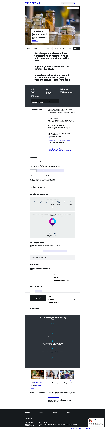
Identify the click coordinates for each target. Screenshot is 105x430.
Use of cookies (65, 424)
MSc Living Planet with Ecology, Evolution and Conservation (59, 148)
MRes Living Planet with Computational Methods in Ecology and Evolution (62, 138)
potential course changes (41, 163)
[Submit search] (74, 3)
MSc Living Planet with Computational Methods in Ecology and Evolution (61, 146)
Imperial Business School (43, 417)
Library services (27, 417)
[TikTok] (51, 422)
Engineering (41, 413)
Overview (28, 48)
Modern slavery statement (52, 424)
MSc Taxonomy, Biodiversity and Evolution (56, 151)
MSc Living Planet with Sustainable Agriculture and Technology (60, 150)
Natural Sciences (41, 416)
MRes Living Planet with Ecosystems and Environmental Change (60, 140)
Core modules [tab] (33, 170)
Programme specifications (53, 404)
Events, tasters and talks (66, 380)
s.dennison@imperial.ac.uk (38, 382)
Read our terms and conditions (53, 397)
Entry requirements (49, 48)
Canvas (26, 413)
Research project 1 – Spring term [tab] (43, 170)
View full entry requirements (37, 102)
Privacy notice (60, 424)
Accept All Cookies (86, 428)
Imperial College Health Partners (72, 415)
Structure (35, 48)
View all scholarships (71, 309)
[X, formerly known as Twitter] (42, 422)
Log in (40, 425)
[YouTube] (44, 422)
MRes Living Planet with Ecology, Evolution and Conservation (59, 137)
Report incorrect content (73, 424)
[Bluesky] (53, 422)
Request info (34, 40)
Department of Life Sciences (66, 92)
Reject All (80, 428)
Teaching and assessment (42, 48)
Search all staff (55, 417)
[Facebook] (39, 422)
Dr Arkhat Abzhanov (38, 385)
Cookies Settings (74, 428)
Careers (69, 48)
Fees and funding (62, 48)
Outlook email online (28, 418)
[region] (52, 428)
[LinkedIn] (46, 422)
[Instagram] (48, 422)
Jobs (26, 416)
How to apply (56, 48)
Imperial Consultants (70, 418)
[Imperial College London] (31, 422)
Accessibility (45, 424)
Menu (77, 3)
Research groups (55, 416)
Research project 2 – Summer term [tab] (57, 170)
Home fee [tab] (32, 291)
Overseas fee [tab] (38, 291)
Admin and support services (57, 413)
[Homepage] (42, 3)
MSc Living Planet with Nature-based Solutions (57, 149)
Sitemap (40, 424)
